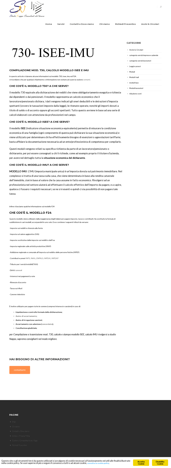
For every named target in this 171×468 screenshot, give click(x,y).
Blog (13, 422)
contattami (20, 369)
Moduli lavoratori (136, 88)
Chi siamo (16, 426)
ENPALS (39, 258)
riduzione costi (135, 93)
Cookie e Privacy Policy (21, 436)
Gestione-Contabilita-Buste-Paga (24, 440)
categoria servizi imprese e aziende (143, 55)
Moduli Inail (134, 77)
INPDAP (55, 258)
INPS (28, 258)
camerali (18, 270)
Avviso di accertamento (26, 316)
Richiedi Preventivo (19, 445)
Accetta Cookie (141, 462)
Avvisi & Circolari (136, 50)
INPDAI (47, 258)
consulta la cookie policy (98, 463)
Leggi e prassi (135, 66)
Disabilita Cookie (160, 462)
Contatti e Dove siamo (20, 431)
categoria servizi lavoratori (140, 61)
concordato (47, 324)
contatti (86, 79)
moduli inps (134, 83)
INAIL (33, 258)
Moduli (132, 72)
